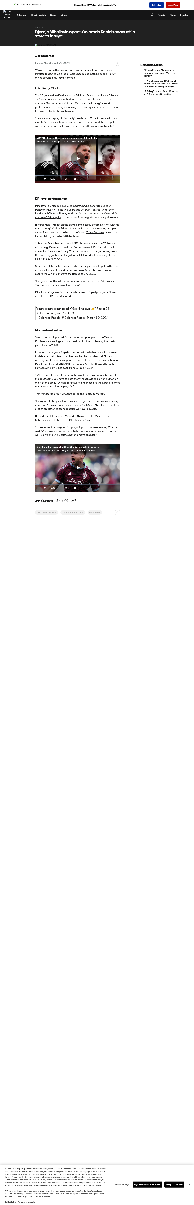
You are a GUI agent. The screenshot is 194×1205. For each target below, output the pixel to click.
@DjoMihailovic (80, 308)
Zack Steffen (92, 363)
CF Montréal (93, 209)
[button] (71, 15)
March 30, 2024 (97, 317)
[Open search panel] (152, 15)
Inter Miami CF (97, 416)
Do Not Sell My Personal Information (20, 1202)
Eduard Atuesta (70, 228)
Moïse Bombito (95, 232)
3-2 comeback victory (59, 103)
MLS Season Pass (79, 419)
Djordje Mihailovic (52, 88)
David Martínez (56, 243)
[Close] (189, 1184)
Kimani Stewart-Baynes (98, 269)
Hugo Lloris (71, 255)
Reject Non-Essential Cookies (147, 1184)
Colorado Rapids (67, 73)
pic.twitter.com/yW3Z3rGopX (55, 313)
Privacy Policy (95, 1185)
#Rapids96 (102, 308)
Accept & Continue (174, 1184)
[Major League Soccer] (8, 15)
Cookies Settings (121, 1184)
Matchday (94, 512)
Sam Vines (56, 367)
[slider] (77, 175)
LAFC (97, 69)
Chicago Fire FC (59, 205)
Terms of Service (39, 1191)
